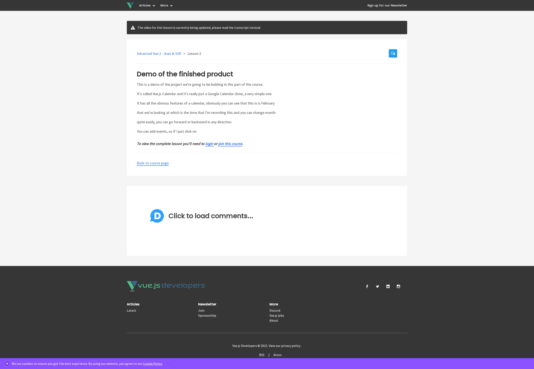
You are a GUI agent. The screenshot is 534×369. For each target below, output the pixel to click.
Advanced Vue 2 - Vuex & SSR (159, 53)
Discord (275, 310)
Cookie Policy (152, 363)
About (274, 320)
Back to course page (153, 163)
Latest (131, 310)
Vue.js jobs (277, 315)
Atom (277, 355)
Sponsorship (207, 315)
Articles (145, 5)
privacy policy (291, 346)
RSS (261, 355)
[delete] (7, 363)
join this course (230, 143)
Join (201, 310)
